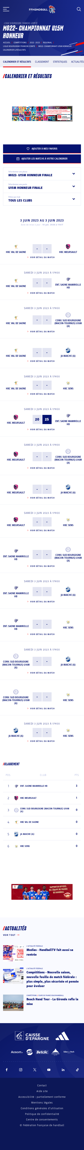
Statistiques (60, 61)
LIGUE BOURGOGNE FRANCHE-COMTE (19, 46)
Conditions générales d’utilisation (42, 1108)
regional (47, 42)
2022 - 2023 (35, 42)
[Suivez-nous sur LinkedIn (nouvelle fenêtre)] (63, 1069)
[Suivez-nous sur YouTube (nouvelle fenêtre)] (49, 1069)
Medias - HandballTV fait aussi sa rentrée (50, 952)
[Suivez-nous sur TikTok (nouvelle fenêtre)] (77, 1069)
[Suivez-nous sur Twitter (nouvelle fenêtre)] (34, 1069)
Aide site (42, 1091)
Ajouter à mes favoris (44, 148)
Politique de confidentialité (42, 1114)
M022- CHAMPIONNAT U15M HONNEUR (55, 46)
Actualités (77, 61)
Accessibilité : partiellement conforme (42, 1097)
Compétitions (20, 42)
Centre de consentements (42, 1119)
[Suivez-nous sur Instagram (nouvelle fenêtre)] (20, 1069)
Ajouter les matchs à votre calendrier (44, 158)
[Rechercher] (79, 9)
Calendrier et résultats (17, 61)
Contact (42, 1085)
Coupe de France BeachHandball (51, 995)
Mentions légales (42, 1102)
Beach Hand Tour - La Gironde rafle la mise (52, 1001)
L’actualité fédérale (35, 946)
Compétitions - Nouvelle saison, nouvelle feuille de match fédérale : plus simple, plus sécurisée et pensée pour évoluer (53, 979)
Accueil (6, 42)
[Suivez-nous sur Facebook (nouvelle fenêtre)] (6, 1069)
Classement (42, 61)
